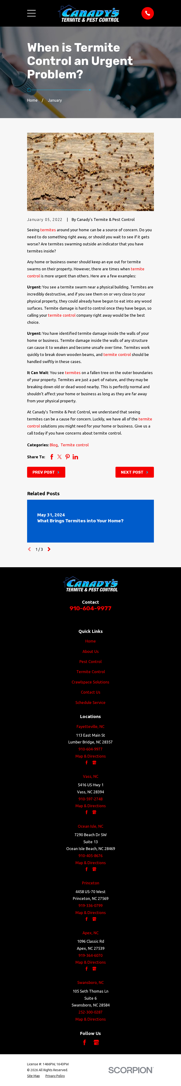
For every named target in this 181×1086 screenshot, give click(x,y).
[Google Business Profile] (96, 1042)
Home (90, 641)
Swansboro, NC (90, 982)
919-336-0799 (90, 905)
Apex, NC (90, 932)
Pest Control (90, 661)
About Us (90, 651)
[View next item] (49, 549)
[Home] (88, 13)
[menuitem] (33, 1076)
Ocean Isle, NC (90, 826)
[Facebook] (84, 1042)
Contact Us (90, 692)
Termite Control (90, 671)
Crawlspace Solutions (90, 682)
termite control (61, 315)
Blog (54, 445)
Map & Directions (90, 756)
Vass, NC (90, 776)
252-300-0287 (90, 1012)
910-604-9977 (90, 608)
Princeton (90, 883)
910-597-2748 (90, 799)
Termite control (75, 445)
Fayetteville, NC (90, 726)
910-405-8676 (90, 855)
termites (48, 230)
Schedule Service (90, 702)
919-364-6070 (90, 955)
